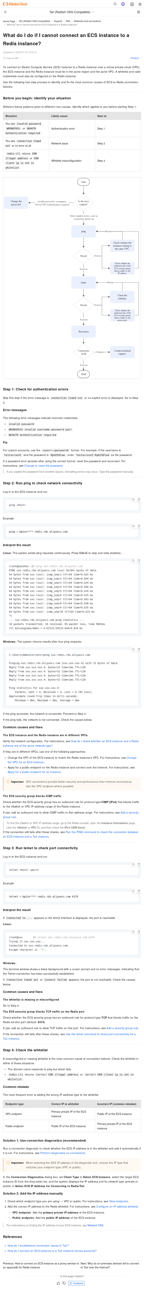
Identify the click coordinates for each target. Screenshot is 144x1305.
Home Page (9, 21)
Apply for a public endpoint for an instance (34, 772)
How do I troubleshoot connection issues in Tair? (38, 1245)
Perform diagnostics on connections (62, 1153)
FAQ (68, 21)
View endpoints (118, 1201)
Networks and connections (87, 21)
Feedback (78, 1283)
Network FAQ (95, 1225)
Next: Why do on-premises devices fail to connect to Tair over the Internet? (110, 1265)
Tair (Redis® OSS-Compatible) (34, 21)
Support (58, 21)
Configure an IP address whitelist (117, 1206)
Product (135, 58)
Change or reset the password (43, 465)
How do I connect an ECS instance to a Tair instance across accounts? (52, 1251)
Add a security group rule (122, 1028)
